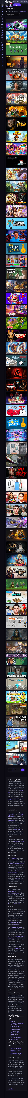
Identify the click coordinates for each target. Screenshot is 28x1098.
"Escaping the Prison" (16, 927)
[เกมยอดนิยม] (2, 14)
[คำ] (2, 42)
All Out (13, 1021)
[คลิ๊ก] (2, 40)
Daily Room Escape (18, 841)
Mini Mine (13, 1052)
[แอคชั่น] (2, 62)
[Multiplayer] (2, 21)
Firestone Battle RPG (14, 904)
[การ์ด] (2, 32)
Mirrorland (17, 878)
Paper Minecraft (14, 922)
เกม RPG (17, 948)
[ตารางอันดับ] (2, 24)
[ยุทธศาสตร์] (2, 55)
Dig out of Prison (15, 1029)
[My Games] (6, 4)
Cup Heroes (14, 1039)
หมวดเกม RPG (12, 891)
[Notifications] (10, 4)
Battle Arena (13, 863)
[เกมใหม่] (2, 11)
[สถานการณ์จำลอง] (2, 57)
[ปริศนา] (2, 47)
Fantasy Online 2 (15, 1026)
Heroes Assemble (16, 1055)
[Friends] (2, 4)
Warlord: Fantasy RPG (14, 893)
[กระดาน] (2, 30)
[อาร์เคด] (2, 60)
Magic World (17, 829)
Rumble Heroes (15, 1036)
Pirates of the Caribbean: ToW (15, 1032)
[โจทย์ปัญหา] (2, 45)
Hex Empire (20, 863)
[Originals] (2, 19)
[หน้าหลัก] (2, 7)
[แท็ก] (2, 66)
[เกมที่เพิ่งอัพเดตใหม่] (2, 16)
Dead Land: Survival (16, 798)
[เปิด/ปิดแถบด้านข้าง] (2, 1)
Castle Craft (11, 820)
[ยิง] (2, 52)
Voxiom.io (16, 924)
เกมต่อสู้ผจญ (14, 858)
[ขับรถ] (2, 37)
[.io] (2, 27)
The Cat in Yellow (16, 1037)
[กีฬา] (2, 35)
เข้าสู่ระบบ (17, 5)
